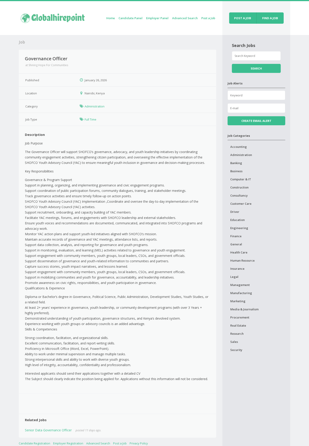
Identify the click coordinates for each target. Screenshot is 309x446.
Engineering (239, 228)
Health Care (238, 252)
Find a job (270, 18)
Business (236, 171)
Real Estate (238, 325)
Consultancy (239, 195)
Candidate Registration (34, 443)
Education (237, 220)
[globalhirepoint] (53, 17)
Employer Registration (68, 443)
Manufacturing (241, 293)
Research (237, 334)
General (236, 244)
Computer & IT (240, 179)
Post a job (242, 18)
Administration (95, 106)
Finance (236, 236)
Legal (234, 277)
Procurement (239, 317)
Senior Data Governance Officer (48, 430)
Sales (234, 342)
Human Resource (242, 260)
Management (240, 285)
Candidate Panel (131, 18)
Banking (236, 163)
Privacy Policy (139, 443)
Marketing (237, 301)
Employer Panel (157, 18)
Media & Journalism (244, 309)
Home (110, 18)
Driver (234, 212)
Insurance (237, 269)
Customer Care (241, 204)
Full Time (90, 119)
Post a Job (208, 18)
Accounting (238, 147)
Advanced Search (185, 18)
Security (236, 350)
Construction (239, 187)
